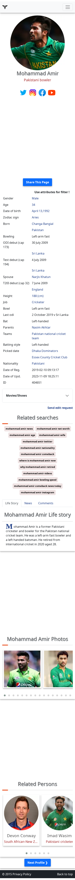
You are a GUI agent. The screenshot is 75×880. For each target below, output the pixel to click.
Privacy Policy (22, 874)
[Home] (5, 7)
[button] (5, 695)
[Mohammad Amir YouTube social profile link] (51, 92)
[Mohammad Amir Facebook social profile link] (42, 92)
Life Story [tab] (11, 503)
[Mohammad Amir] (37, 42)
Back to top (65, 874)
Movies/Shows (16, 395)
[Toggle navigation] (68, 7)
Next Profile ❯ (37, 863)
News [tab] (28, 503)
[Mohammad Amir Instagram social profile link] (33, 92)
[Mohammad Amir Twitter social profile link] (23, 92)
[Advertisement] (37, 137)
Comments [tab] (45, 503)
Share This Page (37, 182)
